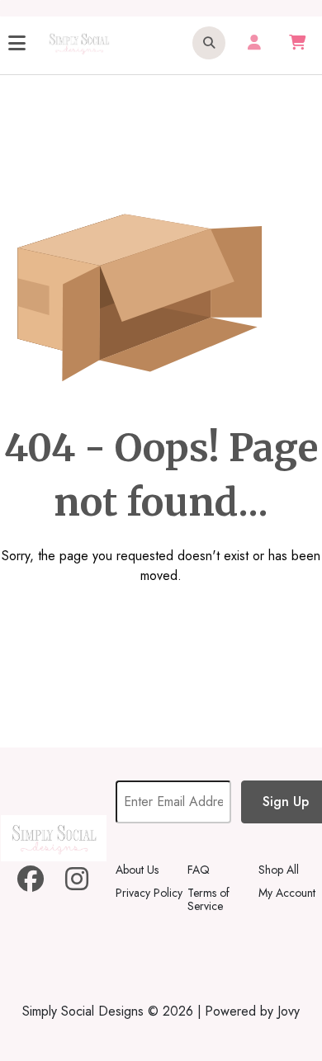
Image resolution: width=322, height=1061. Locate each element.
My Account (286, 892)
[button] (208, 42)
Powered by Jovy (252, 1011)
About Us (137, 869)
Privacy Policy (149, 892)
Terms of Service (208, 899)
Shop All (278, 869)
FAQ (198, 869)
